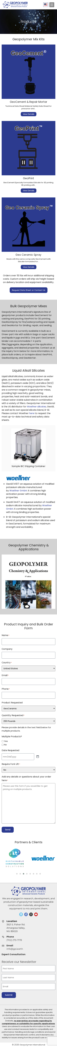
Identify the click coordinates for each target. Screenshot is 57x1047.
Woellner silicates (36, 406)
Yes (6, 741)
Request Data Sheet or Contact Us (28, 290)
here (31, 413)
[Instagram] (31, 914)
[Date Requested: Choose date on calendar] (37, 757)
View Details (28, 114)
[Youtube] (36, 914)
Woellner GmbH (18, 490)
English (45, 5)
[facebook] (26, 914)
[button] (17, 873)
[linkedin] (21, 914)
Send (7, 829)
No (5, 744)
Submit (9, 995)
